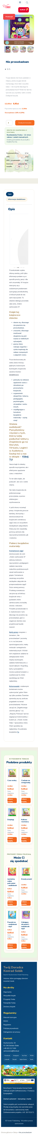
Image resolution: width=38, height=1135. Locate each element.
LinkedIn (6, 1059)
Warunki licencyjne (10, 1017)
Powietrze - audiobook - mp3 (12, 924)
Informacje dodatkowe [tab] (16, 199)
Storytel (14, 1059)
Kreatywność (26, 879)
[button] (11, 239)
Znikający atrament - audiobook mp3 (25, 925)
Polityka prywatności (10, 1028)
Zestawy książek (9, 1007)
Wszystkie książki (9, 996)
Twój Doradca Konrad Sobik (13, 969)
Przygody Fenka (9, 999)
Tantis (31, 1059)
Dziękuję (10, 819)
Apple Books (23, 1059)
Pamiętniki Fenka (9, 1003)
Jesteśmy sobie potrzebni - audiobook (12, 882)
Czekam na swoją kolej (25, 781)
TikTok (32, 1055)
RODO (5, 1021)
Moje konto (7, 992)
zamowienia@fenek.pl (11, 1051)
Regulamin (7, 1025)
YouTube (24, 1055)
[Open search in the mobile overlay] (27, 2)
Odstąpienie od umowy (11, 1032)
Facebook (7, 1055)
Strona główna (6, 1132)
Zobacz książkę (10, 800)
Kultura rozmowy (25, 820)
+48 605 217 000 (9, 1048)
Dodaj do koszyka (24, 123)
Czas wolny (12, 780)
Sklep (15, 1132)
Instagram (16, 1055)
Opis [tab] (10, 194)
